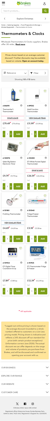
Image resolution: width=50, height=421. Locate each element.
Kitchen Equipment (7, 27)
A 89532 (30, 105)
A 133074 (6, 158)
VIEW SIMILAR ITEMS (37, 118)
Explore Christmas (25, 18)
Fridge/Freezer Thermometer (33, 215)
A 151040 (30, 210)
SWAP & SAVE (12, 118)
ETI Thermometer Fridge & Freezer (36, 267)
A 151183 (6, 210)
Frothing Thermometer (12, 214)
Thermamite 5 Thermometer (8, 110)
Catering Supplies (13, 25)
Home (3, 25)
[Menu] (3, 3)
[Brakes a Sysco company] (23, 3)
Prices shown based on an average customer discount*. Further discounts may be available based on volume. (25, 57)
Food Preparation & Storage (30, 25)
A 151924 (6, 263)
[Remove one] (4, 134)
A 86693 (6, 105)
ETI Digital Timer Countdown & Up (9, 267)
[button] (45, 10)
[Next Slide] (45, 18)
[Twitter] (17, 404)
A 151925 (30, 263)
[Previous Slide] (5, 18)
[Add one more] (11, 134)
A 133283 (31, 158)
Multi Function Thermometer (32, 110)
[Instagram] (33, 404)
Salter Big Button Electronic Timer (9, 163)
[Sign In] (44, 3)
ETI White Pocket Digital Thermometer (36, 163)
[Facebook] (25, 404)
